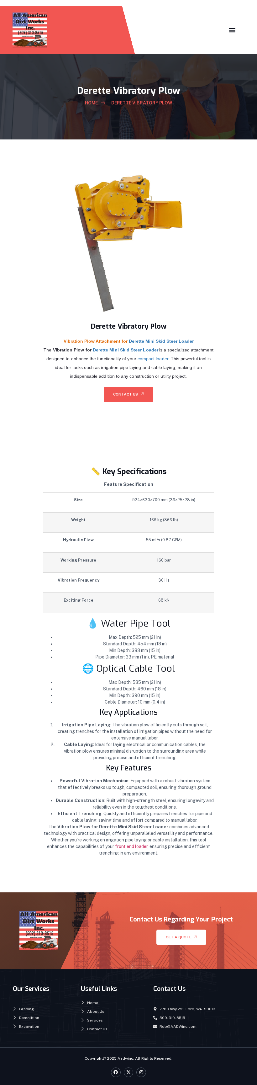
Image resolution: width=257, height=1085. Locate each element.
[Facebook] (116, 1072)
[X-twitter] (129, 1072)
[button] (232, 30)
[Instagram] (141, 1072)
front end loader (131, 846)
